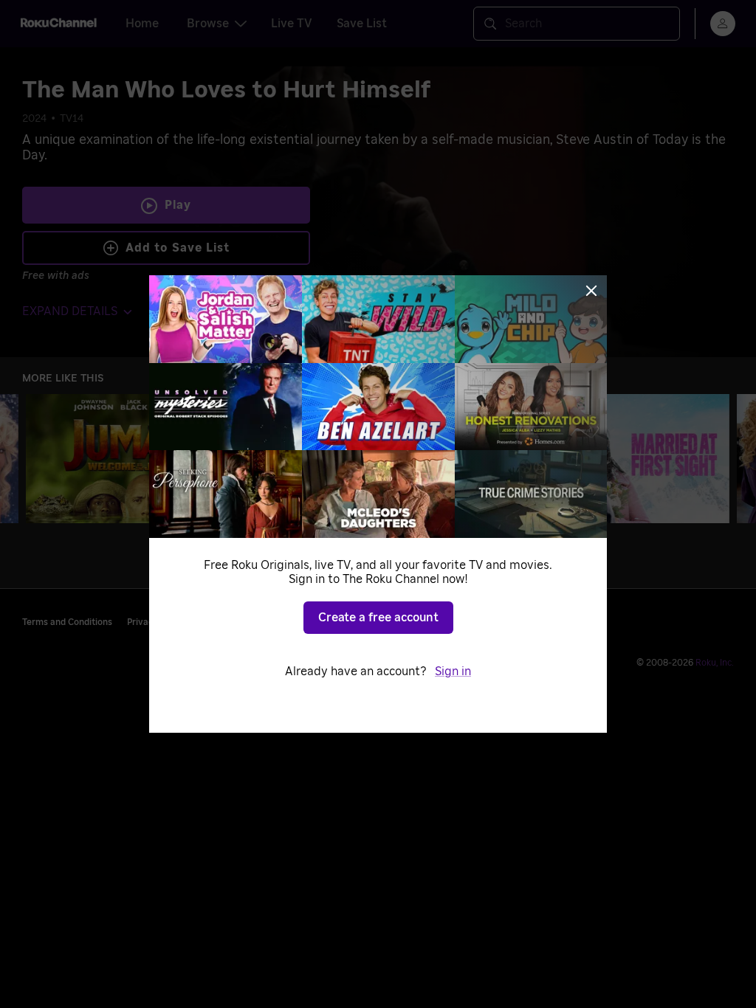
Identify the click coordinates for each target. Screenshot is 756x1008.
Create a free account (378, 618)
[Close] (591, 291)
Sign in (453, 671)
